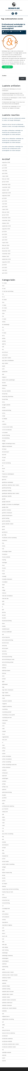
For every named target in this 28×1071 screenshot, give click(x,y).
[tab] (13, 13)
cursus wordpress (7, 429)
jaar (3, 609)
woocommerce (6, 1030)
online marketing (6, 761)
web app (4, 944)
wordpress (5, 1035)
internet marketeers (7, 595)
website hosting (6, 988)
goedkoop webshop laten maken (10, 485)
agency (4, 344)
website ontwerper (7, 1005)
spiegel (4, 867)
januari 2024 (5, 248)
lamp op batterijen (7, 631)
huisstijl (4, 576)
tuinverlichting (6, 903)
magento (4, 703)
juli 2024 (4, 231)
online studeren (6, 767)
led (3, 634)
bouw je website (6, 391)
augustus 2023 (6, 262)
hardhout (4, 540)
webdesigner (5, 961)
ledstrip (4, 667)
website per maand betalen (9, 1008)
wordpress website (7, 1041)
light (3, 681)
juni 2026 (4, 167)
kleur (3, 623)
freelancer (5, 476)
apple (3, 366)
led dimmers (5, 642)
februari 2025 (5, 212)
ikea (3, 587)
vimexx (4, 919)
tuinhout (4, 897)
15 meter (4, 299)
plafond (4, 789)
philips (4, 784)
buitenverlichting (6, 410)
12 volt (3, 288)
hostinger (4, 562)
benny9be (4, 118)
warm (3, 933)
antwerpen (5, 355)
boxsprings (5, 399)
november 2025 (6, 187)
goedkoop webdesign (7, 482)
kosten (4, 626)
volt (3, 928)
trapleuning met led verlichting (10, 889)
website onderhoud (7, 1002)
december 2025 (6, 184)
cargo (3, 415)
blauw (3, 388)
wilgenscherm (6, 1016)
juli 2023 (4, 264)
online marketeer (6, 756)
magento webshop (7, 706)
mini (3, 725)
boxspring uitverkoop (7, 396)
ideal (3, 584)
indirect (4, 593)
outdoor (4, 781)
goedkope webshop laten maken (10, 493)
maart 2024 (5, 242)
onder (3, 750)
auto (3, 368)
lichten (4, 678)
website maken (6, 997)
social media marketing (8, 864)
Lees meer (8, 67)
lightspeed (5, 684)
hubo (3, 573)
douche (4, 454)
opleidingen (5, 778)
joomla (4, 612)
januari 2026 (5, 181)
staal (3, 869)
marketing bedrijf (6, 712)
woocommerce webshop (8, 1033)
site (3, 850)
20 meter (4, 308)
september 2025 (6, 192)
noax (3, 745)
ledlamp (4, 665)
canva (3, 413)
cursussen (5, 432)
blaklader (4, 385)
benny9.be (14, 8)
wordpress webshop (7, 1038)
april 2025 (4, 206)
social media (5, 861)
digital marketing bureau (8, 443)
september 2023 (6, 259)
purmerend (5, 808)
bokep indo (5, 138)
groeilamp (4, 532)
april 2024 (4, 239)
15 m (3, 296)
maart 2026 (5, 176)
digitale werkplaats (7, 446)
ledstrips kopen (6, 670)
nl (2, 742)
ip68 (3, 604)
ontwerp (4, 770)
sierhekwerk (5, 844)
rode (3, 822)
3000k (3, 321)
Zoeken (4, 75)
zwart (3, 1058)
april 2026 (4, 173)
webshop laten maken (8, 972)
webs (3, 969)
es (2, 465)
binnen (4, 382)
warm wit (4, 936)
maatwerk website (7, 701)
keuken (4, 618)
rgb (3, 814)
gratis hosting (5, 518)
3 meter (4, 319)
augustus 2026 (6, 162)
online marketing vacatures (9, 764)
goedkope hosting (6, 490)
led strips (4, 654)
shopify (4, 842)
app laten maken (6, 357)
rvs (3, 828)
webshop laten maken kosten (10, 975)
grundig (4, 535)
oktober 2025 (5, 190)
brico (3, 402)
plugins (4, 795)
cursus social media (7, 427)
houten (4, 568)
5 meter (4, 332)
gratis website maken (7, 523)
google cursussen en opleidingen (10, 504)
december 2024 (6, 217)
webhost (4, 963)
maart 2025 (5, 209)
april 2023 (4, 273)
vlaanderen (5, 922)
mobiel (4, 731)
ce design (4, 418)
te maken (4, 883)
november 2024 (6, 220)
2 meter (4, 305)
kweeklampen (5, 629)
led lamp (4, 645)
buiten (4, 407)
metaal (4, 723)
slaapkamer (5, 856)
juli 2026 (4, 165)
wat (3, 939)
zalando (4, 1055)
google (4, 499)
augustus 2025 (6, 195)
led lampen (5, 648)
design (4, 440)
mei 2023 (4, 270)
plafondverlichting (7, 792)
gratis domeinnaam (7, 515)
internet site (5, 598)
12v (3, 294)
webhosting (5, 966)
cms (3, 421)
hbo (3, 543)
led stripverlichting (7, 656)
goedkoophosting (6, 487)
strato (3, 875)
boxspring (4, 393)
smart (3, 858)
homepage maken (7, 551)
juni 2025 (4, 201)
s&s (3, 831)
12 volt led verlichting (7, 291)
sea (3, 836)
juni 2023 (4, 267)
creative (4, 424)
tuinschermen (6, 900)
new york (4, 739)
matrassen (5, 720)
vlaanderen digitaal (7, 925)
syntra (3, 880)
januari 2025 (5, 215)
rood (3, 825)
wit (3, 1022)
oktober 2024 (5, 223)
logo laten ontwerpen (7, 689)
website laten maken (7, 994)
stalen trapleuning (7, 872)
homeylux (4, 554)
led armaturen (6, 637)
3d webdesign (5, 324)
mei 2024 (4, 237)
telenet (4, 886)
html (3, 570)
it (2, 606)
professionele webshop (8, 806)
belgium (4, 377)
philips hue (5, 786)
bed (3, 374)
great (3, 526)
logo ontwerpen (6, 695)
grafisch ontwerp (6, 510)
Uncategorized (6, 908)
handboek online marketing (9, 537)
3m (3, 327)
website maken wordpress (9, 999)
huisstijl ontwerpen (7, 579)
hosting (4, 559)
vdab (3, 911)
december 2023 (6, 251)
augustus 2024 (6, 228)
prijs (3, 803)
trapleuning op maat (7, 892)
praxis (3, 800)
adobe (3, 338)
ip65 (3, 601)
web (3, 941)
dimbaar (4, 449)
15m (3, 302)
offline (3, 748)
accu (3, 335)
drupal (4, 457)
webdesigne (5, 958)
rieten (3, 820)
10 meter (4, 283)
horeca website (6, 557)
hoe (3, 548)
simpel (4, 847)
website (4, 983)
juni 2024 (4, 234)
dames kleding (6, 435)
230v (3, 313)
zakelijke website (6, 1052)
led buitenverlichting (7, 640)
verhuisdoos (5, 914)
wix (3, 1027)
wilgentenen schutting (8, 1019)
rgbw (3, 817)
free (3, 471)
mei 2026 (4, 170)
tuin (3, 894)
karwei (4, 615)
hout (3, 565)
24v (3, 316)
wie (3, 1013)
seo (3, 839)
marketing (4, 709)
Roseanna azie (6, 124)
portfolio (4, 797)
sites (3, 853)
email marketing (6, 463)
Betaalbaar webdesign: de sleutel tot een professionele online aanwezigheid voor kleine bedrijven (12, 132)
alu (3, 349)
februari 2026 (5, 179)
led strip (4, 651)
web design (5, 947)
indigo (3, 590)
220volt (4, 310)
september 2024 (6, 226)
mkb (3, 728)
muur (3, 734)
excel (3, 468)
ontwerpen (5, 773)
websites (4, 1011)
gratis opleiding (6, 521)
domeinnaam (5, 451)
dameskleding (5, 438)
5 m (3, 330)
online (3, 753)
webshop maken (6, 977)
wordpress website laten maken (10, 1044)
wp (3, 1049)
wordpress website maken (9, 1047)
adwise (4, 341)
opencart (4, 775)
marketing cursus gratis (8, 714)
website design (6, 986)
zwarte (4, 1060)
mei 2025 (4, 203)
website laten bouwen (8, 991)
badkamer (4, 371)
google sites (5, 507)
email (3, 460)
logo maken (5, 692)
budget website (6, 404)
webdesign (5, 952)
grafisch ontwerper (7, 512)
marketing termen (7, 717)
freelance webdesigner (8, 474)
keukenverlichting (6, 620)
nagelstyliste (5, 737)
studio (3, 878)
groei (3, 529)
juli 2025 (4, 198)
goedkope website (6, 496)
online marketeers (7, 759)
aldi (3, 346)
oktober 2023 (5, 256)
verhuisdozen (5, 916)
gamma (4, 479)
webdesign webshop (7, 955)
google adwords (6, 501)
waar (3, 930)
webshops (4, 980)
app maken (5, 363)
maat (3, 698)
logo (3, 687)
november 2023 (6, 253)
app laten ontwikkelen (8, 360)
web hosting (5, 950)
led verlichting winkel (7, 662)
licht (3, 676)
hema (3, 546)
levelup (4, 673)
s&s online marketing (7, 833)
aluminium (5, 352)
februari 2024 (5, 245)
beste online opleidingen (8, 380)
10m (3, 285)
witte (3, 1024)
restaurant (5, 811)
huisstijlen (4, 582)
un (3, 905)
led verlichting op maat (8, 659)
